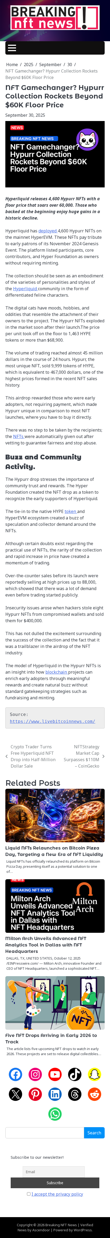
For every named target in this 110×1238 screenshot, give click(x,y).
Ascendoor (41, 1230)
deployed (48, 231)
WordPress (83, 1230)
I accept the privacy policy (57, 1194)
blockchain (56, 672)
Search (94, 1133)
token (71, 511)
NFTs (19, 436)
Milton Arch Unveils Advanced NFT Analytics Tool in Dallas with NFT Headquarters (45, 945)
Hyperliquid (25, 289)
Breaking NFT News (61, 1224)
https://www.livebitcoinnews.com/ (52, 721)
